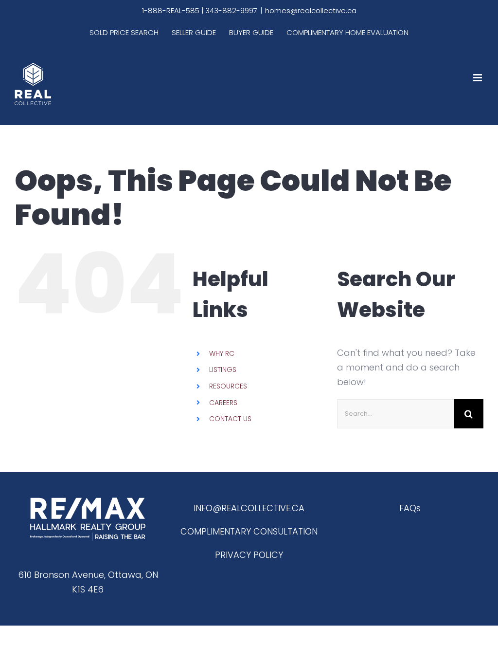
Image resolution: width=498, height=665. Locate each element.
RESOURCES (228, 386)
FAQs (410, 508)
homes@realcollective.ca (310, 10)
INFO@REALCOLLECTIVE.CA (249, 508)
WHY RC (221, 353)
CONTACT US (230, 419)
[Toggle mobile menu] (478, 78)
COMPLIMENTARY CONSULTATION (249, 531)
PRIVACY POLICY (249, 555)
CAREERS (223, 402)
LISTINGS (222, 369)
